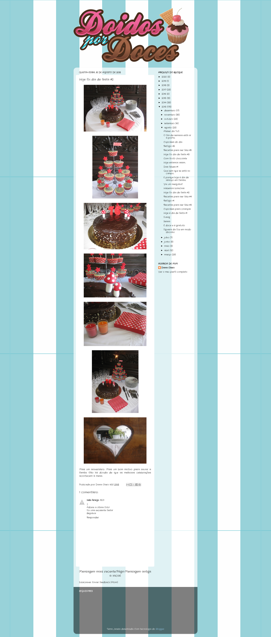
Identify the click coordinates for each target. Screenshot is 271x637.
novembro (170, 114)
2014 (164, 102)
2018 (164, 85)
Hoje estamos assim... (175, 162)
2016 (164, 94)
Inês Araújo (93, 500)
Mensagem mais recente (97, 572)
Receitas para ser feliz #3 (178, 205)
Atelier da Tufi (171, 131)
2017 (164, 89)
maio (167, 246)
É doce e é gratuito (174, 225)
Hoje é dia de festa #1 (175, 213)
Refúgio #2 (169, 146)
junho (167, 241)
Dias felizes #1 (171, 166)
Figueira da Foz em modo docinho (177, 231)
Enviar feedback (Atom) (105, 582)
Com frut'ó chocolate (175, 158)
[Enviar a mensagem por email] (127, 484)
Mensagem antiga (138, 572)
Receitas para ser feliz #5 (178, 150)
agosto (168, 127)
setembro (169, 123)
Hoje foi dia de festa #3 (176, 154)
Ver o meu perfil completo (172, 271)
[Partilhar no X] (133, 484)
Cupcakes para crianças (177, 209)
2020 (164, 76)
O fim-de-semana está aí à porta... (177, 136)
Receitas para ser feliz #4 (178, 196)
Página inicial (116, 574)
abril (167, 250)
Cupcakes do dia (173, 142)
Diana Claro (168, 267)
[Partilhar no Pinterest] (139, 484)
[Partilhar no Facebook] (136, 484)
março (168, 254)
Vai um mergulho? (173, 184)
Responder (93, 517)
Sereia (167, 221)
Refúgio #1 (169, 200)
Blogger (160, 629)
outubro (169, 119)
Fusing (167, 217)
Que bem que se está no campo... (177, 172)
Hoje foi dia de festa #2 (176, 192)
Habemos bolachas (174, 188)
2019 (164, 81)
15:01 (102, 500)
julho (167, 237)
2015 (164, 98)
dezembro (170, 110)
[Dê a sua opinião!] (130, 484)
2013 (164, 106)
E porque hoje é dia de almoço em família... (176, 179)
